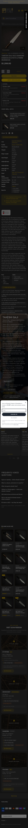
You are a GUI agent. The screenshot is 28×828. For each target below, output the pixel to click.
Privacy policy (15, 424)
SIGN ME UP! (14, 414)
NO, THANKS (14, 417)
